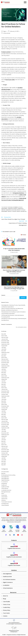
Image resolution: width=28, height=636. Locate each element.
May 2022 (3, 372)
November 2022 (5, 362)
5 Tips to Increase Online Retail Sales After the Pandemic (14, 249)
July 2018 (3, 429)
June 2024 (3, 354)
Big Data (3, 473)
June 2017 (3, 439)
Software (3, 500)
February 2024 (4, 359)
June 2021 (3, 382)
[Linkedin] (14, 535)
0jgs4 (4, 31)
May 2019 (3, 414)
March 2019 (4, 418)
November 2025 (5, 342)
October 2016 (4, 453)
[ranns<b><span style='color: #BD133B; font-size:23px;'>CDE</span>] (14, 544)
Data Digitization (5, 476)
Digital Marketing (5, 480)
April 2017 (3, 443)
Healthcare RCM (5, 486)
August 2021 (4, 379)
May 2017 (3, 441)
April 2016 (3, 463)
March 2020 (4, 404)
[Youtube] (18, 535)
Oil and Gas (4, 495)
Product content (6, 52)
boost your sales (10, 79)
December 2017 (5, 433)
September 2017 (5, 434)
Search (3, 295)
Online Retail (6, 33)
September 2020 (5, 396)
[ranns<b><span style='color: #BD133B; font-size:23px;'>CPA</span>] (14, 553)
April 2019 (3, 416)
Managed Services (5, 492)
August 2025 (4, 345)
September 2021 (5, 377)
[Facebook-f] (6, 535)
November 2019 (5, 406)
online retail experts (12, 208)
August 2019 (4, 409)
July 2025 (3, 347)
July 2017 (3, 438)
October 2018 (4, 426)
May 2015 (3, 464)
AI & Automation (5, 471)
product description (21, 211)
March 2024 (4, 357)
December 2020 (5, 391)
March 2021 (4, 387)
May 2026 (3, 334)
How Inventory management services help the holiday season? (14, 270)
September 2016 (5, 454)
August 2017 (4, 436)
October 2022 (4, 364)
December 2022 (5, 361)
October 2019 (4, 408)
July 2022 (3, 369)
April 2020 (3, 403)
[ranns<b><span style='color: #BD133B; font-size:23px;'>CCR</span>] (14, 561)
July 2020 (3, 397)
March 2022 (4, 376)
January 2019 (4, 421)
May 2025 (3, 350)
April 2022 (3, 374)
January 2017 (4, 448)
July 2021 (3, 381)
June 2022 (3, 371)
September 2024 (5, 352)
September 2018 (5, 428)
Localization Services (6, 490)
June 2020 (3, 399)
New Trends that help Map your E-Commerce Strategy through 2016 (14, 287)
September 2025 (5, 344)
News (2, 493)
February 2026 (4, 337)
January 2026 (4, 339)
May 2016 (3, 461)
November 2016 (5, 451)
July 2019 (3, 411)
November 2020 (5, 392)
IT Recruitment (4, 488)
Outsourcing (4, 498)
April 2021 (3, 386)
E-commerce (4, 481)
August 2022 (4, 367)
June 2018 (3, 431)
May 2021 (3, 384)
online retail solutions (11, 209)
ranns (14, 546)
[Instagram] (22, 535)
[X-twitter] (10, 535)
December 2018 (5, 423)
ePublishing (4, 483)
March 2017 (4, 444)
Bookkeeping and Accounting (8, 475)
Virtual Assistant (5, 505)
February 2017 (4, 446)
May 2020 (3, 401)
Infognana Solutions (18, 193)
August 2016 (4, 456)
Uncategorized (4, 503)
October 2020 (4, 394)
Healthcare (4, 485)
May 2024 (3, 356)
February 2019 (4, 419)
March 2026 (4, 335)
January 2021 (4, 389)
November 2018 (5, 424)
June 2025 (3, 349)
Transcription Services (6, 502)
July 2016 (3, 458)
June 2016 (3, 459)
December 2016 (5, 449)
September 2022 (5, 366)
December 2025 (5, 340)
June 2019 (3, 413)
